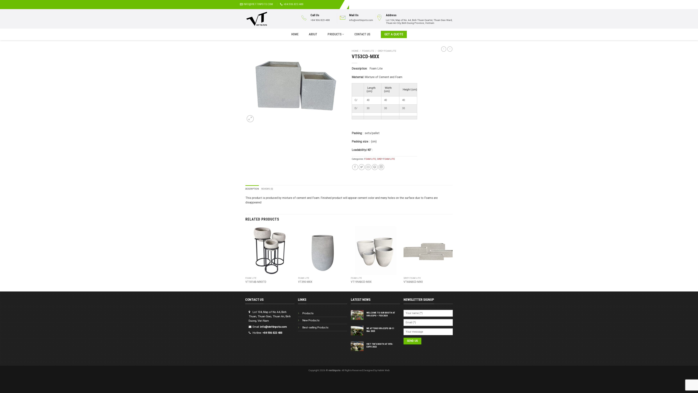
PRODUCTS (335, 34)
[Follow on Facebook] (448, 2)
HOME (294, 34)
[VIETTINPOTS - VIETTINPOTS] (269, 19)
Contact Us (362, 34)
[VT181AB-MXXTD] (269, 250)
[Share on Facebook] (355, 167)
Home (355, 50)
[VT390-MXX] (322, 250)
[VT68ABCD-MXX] (428, 250)
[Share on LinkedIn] (381, 167)
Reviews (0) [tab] (267, 188)
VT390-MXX (305, 281)
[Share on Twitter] (362, 167)
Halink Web (384, 370)
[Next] (452, 258)
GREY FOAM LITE (387, 50)
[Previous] (245, 258)
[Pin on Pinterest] (375, 167)
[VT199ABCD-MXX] (375, 250)
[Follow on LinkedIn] (452, 2)
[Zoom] (250, 118)
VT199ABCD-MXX (361, 281)
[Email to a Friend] (368, 167)
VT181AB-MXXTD (255, 281)
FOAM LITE (368, 50)
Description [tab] (252, 188)
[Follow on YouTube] (456, 2)
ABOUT (313, 34)
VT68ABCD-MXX (413, 281)
